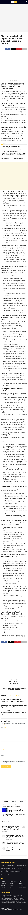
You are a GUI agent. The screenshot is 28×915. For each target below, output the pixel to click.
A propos (7, 908)
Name (2, 744)
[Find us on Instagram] (8, 875)
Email (2, 749)
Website (2, 755)
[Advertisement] (14, 18)
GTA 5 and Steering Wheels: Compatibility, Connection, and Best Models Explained (10, 827)
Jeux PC (11, 883)
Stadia (20, 883)
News (11, 887)
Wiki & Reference (22, 887)
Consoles (3, 887)
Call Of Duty (3, 885)
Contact (20, 909)
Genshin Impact (7, 33)
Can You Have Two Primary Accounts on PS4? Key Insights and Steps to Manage (17, 810)
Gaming (2, 889)
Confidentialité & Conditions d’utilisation (8, 909)
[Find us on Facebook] (1, 875)
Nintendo (12, 889)
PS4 (20, 881)
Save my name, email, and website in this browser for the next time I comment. (13, 762)
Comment (3, 727)
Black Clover (3, 883)
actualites (3, 881)
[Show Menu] (26, 2)
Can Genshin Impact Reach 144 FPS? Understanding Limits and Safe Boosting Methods (15, 836)
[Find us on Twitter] (3, 875)
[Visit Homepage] (14, 2)
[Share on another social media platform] (24, 49)
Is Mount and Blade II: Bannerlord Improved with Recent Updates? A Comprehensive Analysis (15, 849)
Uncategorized (22, 885)
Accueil (2, 908)
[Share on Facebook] (7, 49)
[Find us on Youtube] (6, 875)
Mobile (11, 885)
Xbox (20, 889)
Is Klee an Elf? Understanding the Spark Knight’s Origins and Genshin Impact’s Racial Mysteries (13, 712)
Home (2, 33)
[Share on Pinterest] (19, 49)
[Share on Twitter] (13, 49)
